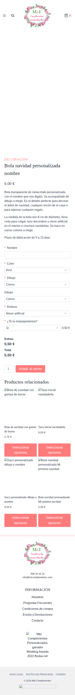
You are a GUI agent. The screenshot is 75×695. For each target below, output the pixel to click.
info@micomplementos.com (37, 577)
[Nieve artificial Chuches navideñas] (36, 313)
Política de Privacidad (39, 674)
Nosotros (37, 597)
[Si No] (32, 328)
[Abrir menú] (4, 15)
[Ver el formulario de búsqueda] (12, 15)
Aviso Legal (16, 674)
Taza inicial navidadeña (51, 427)
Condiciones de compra (37, 608)
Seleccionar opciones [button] (20, 450)
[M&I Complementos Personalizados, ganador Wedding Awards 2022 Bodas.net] (37, 645)
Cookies (61, 674)
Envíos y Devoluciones (37, 614)
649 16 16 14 (37, 573)
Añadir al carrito (30, 369)
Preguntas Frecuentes (37, 602)
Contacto (37, 620)
